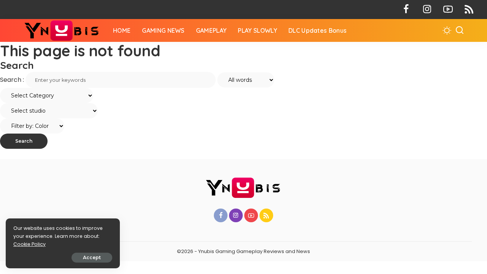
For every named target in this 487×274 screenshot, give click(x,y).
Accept (92, 257)
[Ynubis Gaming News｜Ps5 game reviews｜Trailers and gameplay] (62, 30)
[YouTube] (448, 9)
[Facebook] (406, 9)
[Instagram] (427, 9)
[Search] (459, 30)
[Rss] (468, 9)
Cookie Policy (29, 244)
